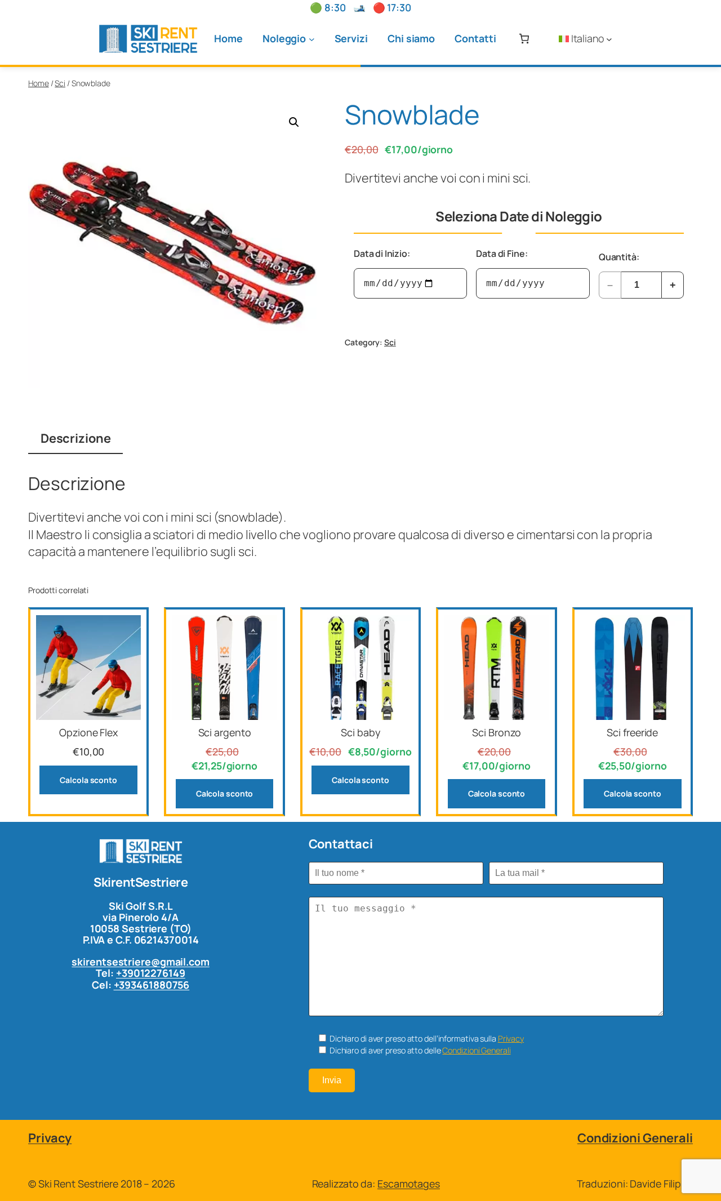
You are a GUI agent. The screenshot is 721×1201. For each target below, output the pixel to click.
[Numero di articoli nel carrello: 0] (524, 38)
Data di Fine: (501, 253)
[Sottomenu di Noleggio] (312, 38)
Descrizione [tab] (76, 438)
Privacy (511, 1038)
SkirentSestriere (141, 882)
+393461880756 (152, 984)
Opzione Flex (88, 732)
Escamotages (408, 1183)
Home (38, 83)
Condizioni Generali (476, 1050)
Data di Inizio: (382, 253)
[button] (294, 122)
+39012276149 (150, 973)
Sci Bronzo (496, 732)
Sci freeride (632, 732)
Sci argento (224, 732)
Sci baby (360, 732)
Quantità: (619, 257)
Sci (60, 83)
